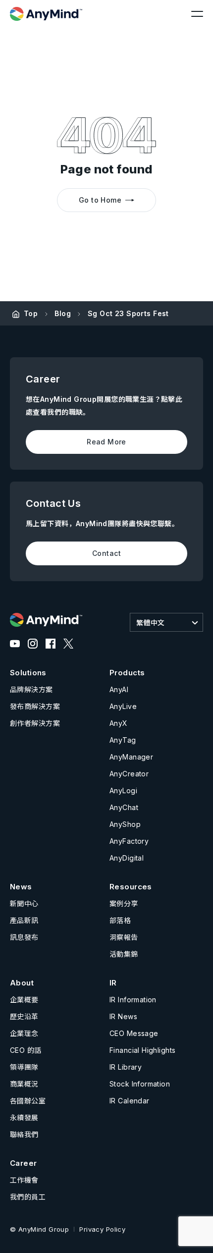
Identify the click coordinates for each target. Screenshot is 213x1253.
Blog (62, 313)
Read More (106, 441)
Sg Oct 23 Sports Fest (128, 313)
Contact (106, 553)
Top (31, 313)
